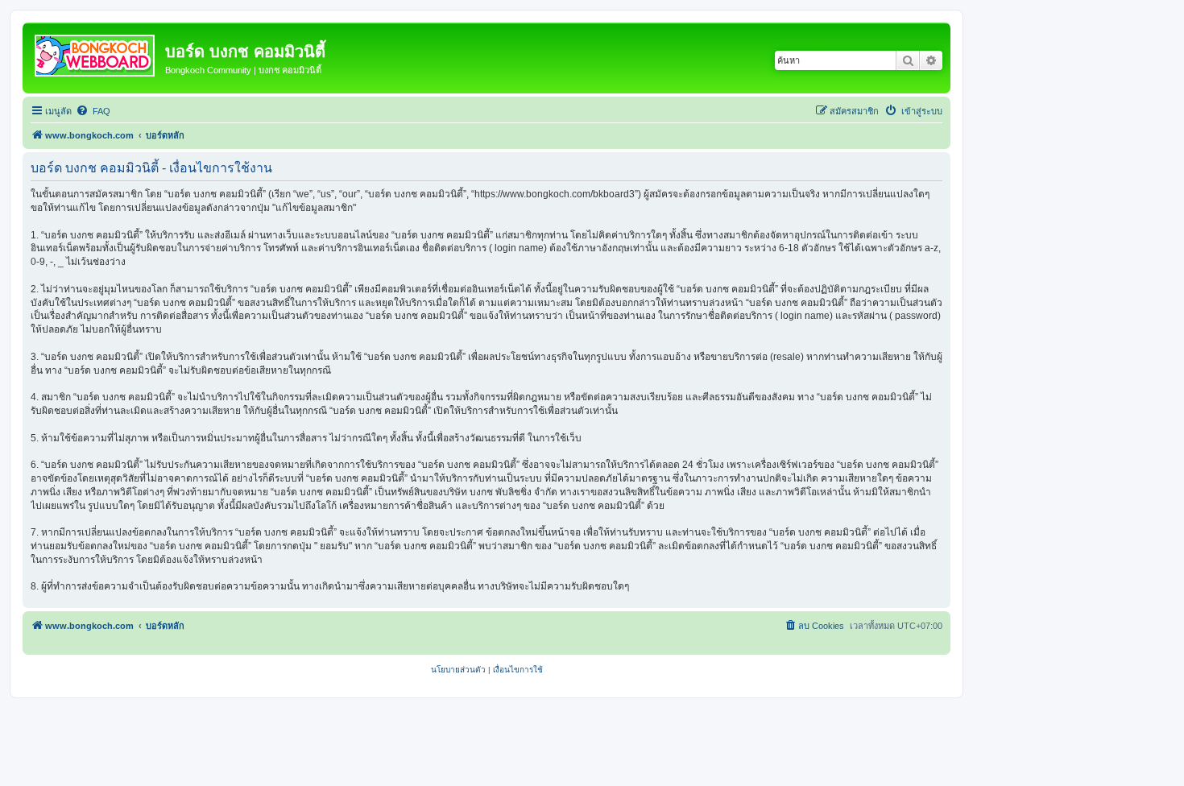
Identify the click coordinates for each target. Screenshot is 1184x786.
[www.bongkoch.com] (96, 52)
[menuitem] (93, 111)
